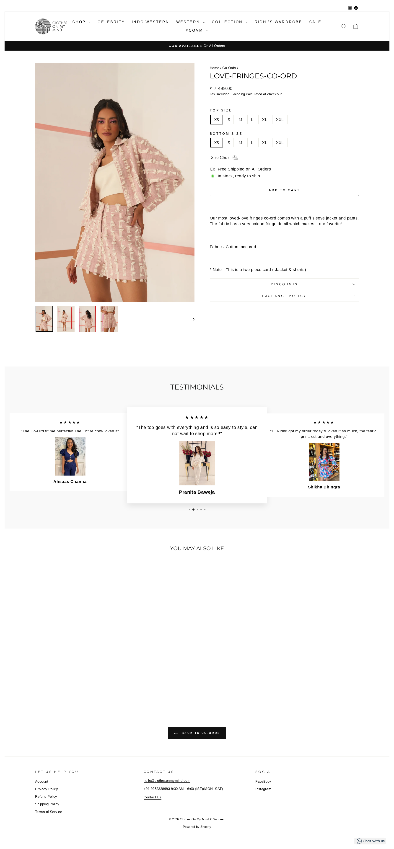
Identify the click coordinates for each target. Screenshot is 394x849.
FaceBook (263, 781)
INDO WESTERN (150, 22)
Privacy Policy (46, 789)
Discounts (284, 284)
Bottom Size (226, 133)
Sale (315, 22)
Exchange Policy (284, 296)
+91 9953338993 (157, 789)
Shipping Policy (47, 804)
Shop (79, 22)
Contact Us (153, 797)
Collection (228, 22)
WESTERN (189, 22)
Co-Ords (229, 68)
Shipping (238, 94)
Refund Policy (46, 796)
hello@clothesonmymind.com (167, 780)
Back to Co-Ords (200, 733)
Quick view (73, 672)
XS (216, 119)
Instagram (263, 789)
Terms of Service (48, 812)
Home (214, 68)
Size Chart (221, 157)
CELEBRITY (111, 22)
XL (264, 119)
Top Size (221, 110)
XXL (280, 119)
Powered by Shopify (197, 826)
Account (41, 781)
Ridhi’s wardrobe (278, 22)
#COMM (195, 30)
